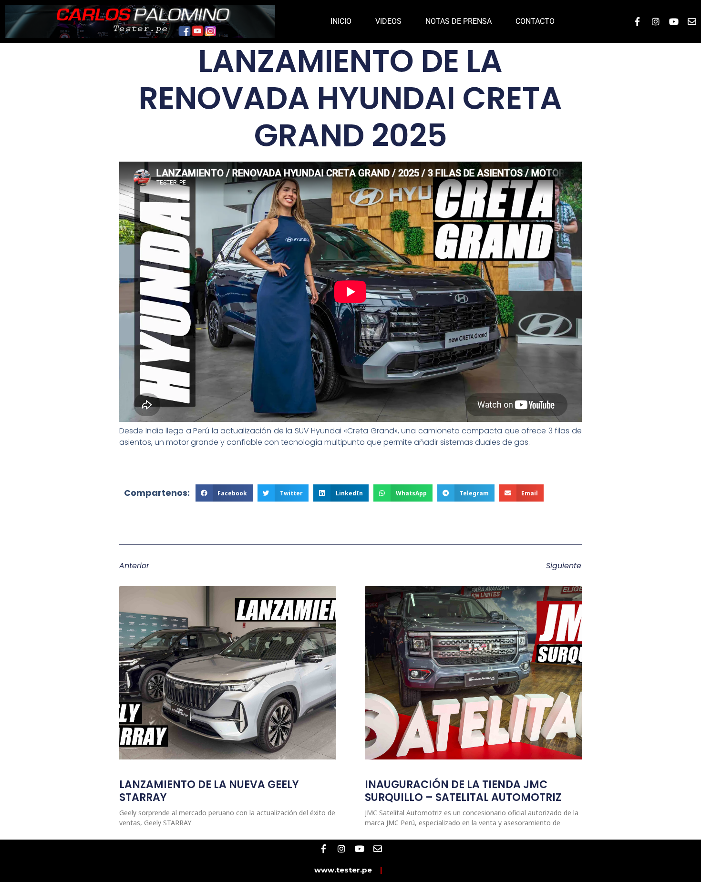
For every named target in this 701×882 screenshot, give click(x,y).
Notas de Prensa (458, 21)
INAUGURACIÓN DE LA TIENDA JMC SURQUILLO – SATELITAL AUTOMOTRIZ (463, 790)
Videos (388, 21)
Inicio (340, 21)
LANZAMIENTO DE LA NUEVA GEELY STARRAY (209, 790)
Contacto (535, 21)
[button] (224, 493)
